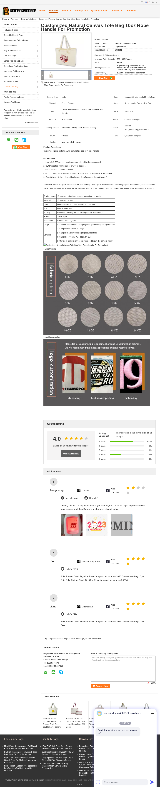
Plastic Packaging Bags (14, 97)
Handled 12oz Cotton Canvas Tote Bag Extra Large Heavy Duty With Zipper (75, 722)
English (152, 2)
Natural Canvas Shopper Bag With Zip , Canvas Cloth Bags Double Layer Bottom (52, 722)
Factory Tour (81, 10)
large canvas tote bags (58, 639)
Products (53, 10)
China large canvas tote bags (30, 780)
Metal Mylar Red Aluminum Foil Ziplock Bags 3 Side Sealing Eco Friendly (20, 747)
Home (42, 10)
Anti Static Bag (10, 92)
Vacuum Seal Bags (12, 102)
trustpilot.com (72, 498)
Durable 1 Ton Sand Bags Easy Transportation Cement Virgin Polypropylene (55, 765)
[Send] (152, 782)
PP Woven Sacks (11, 81)
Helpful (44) (71, 614)
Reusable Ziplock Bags (13, 35)
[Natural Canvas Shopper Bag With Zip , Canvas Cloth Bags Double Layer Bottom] (53, 709)
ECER (79, 785)
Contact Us (116, 10)
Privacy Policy (11, 780)
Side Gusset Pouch (12, 76)
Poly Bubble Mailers (12, 51)
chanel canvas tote (93, 639)
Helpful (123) (72, 569)
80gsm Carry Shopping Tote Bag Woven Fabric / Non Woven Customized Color (93, 764)
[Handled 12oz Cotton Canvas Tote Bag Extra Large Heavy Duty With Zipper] (76, 709)
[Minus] (152, 713)
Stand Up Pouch (11, 45)
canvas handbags (76, 639)
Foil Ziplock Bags (11, 30)
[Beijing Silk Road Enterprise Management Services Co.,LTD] (19, 11)
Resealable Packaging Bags (16, 66)
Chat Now (131, 10)
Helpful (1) (94, 498)
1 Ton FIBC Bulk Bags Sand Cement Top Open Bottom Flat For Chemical (57, 747)
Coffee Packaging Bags (14, 61)
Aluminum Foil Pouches (14, 71)
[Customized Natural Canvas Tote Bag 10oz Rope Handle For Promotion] (66, 50)
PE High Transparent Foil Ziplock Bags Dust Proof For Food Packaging (20, 753)
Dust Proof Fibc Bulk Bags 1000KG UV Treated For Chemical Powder (58, 753)
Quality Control (99, 10)
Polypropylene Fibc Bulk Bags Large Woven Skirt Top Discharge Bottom (57, 759)
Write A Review (71, 453)
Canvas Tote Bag (28, 19)
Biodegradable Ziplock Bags (16, 40)
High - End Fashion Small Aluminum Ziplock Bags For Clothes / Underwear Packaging (20, 760)
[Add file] (98, 782)
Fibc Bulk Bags (10, 56)
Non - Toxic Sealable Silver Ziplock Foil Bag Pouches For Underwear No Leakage (20, 768)
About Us (66, 10)
